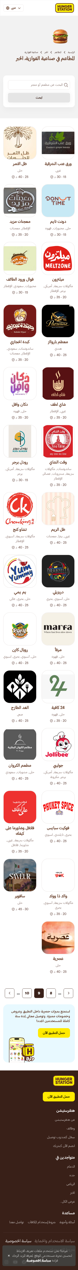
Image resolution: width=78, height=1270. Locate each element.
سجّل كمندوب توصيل (61, 1137)
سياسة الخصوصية (18, 1241)
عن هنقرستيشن (65, 1119)
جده (72, 1175)
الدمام (71, 1166)
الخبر (46, 52)
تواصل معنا (16, 1222)
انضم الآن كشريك (64, 1145)
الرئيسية (71, 52)
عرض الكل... (67, 1201)
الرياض (70, 1184)
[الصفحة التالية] (9, 993)
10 (27, 993)
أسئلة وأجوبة (67, 1222)
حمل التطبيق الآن (54, 1033)
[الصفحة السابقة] (68, 993)
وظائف (71, 1128)
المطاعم (58, 52)
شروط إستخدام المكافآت (42, 1222)
